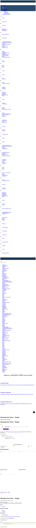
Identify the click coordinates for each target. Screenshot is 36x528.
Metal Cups (4, 25)
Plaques (3, 14)
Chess (3, 60)
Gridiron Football (4, 175)
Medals (3, 279)
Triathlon (3, 319)
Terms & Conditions (7, 14)
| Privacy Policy (10, 516)
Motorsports (4, 308)
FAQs (5, 10)
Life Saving (4, 87)
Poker (3, 204)
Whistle (3, 130)
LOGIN (3, 15)
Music (3, 95)
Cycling (3, 163)
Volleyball (3, 126)
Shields (3, 141)
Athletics (3, 46)
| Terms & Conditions (16, 516)
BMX (3, 51)
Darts (3, 66)
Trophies (3, 10)
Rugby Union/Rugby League (6, 109)
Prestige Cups (4, 30)
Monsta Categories (13, 431)
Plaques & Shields (5, 9)
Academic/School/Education (6, 41)
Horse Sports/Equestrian (5, 83)
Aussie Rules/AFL (5, 47)
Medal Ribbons (4, 194)
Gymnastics (4, 78)
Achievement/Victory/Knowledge (7, 42)
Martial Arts (4, 92)
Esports (3, 70)
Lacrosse (3, 350)
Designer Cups (4, 21)
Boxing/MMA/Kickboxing (6, 57)
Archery (3, 331)
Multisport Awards (5, 94)
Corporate (3, 6)
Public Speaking (4, 103)
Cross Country (4, 162)
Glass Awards (4, 234)
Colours (2, 447)
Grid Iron (3, 174)
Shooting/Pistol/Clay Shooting (6, 113)
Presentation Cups (5, 29)
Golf (3, 173)
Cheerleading (4, 160)
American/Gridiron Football (6, 44)
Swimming (3, 116)
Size (2, 426)
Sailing (3, 362)
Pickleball (3, 311)
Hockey (3, 82)
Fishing (3, 74)
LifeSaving (4, 88)
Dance (3, 65)
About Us (5, 9)
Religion (3, 107)
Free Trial (3, 16)
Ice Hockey (4, 184)
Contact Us (5, 11)
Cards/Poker (4, 159)
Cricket (3, 61)
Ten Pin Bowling (4, 120)
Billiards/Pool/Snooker (5, 54)
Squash (3, 115)
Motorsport (4, 93)
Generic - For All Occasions (6, 172)
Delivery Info (6, 12)
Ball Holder (4, 5)
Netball (3, 99)
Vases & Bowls (4, 278)
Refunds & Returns (7, 13)
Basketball (3, 53)
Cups (3, 7)
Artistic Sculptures (5, 45)
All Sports (3, 43)
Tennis (3, 121)
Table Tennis (4, 366)
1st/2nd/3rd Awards (5, 134)
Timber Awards (4, 122)
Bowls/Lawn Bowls (5, 55)
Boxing (3, 56)
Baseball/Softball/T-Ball (5, 52)
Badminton (4, 334)
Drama (3, 296)
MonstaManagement (11, 518)
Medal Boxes (4, 193)
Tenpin (3, 219)
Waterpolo (3, 129)
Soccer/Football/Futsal (5, 34)
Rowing (3, 108)
